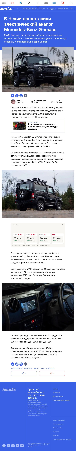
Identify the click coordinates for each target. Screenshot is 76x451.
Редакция (56, 432)
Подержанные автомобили (58, 9)
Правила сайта (57, 428)
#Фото (36, 368)
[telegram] (12, 95)
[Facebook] (4, 445)
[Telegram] (17, 445)
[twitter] (21, 95)
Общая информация (59, 420)
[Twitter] (8, 445)
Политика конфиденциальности (62, 439)
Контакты (56, 435)
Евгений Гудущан (19, 101)
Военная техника (42, 9)
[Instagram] (22, 445)
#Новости (28, 368)
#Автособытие (17, 368)
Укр (71, 9)
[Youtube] (13, 445)
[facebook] (17, 95)
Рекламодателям (58, 424)
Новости (25, 9)
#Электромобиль (47, 368)
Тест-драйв (32, 9)
